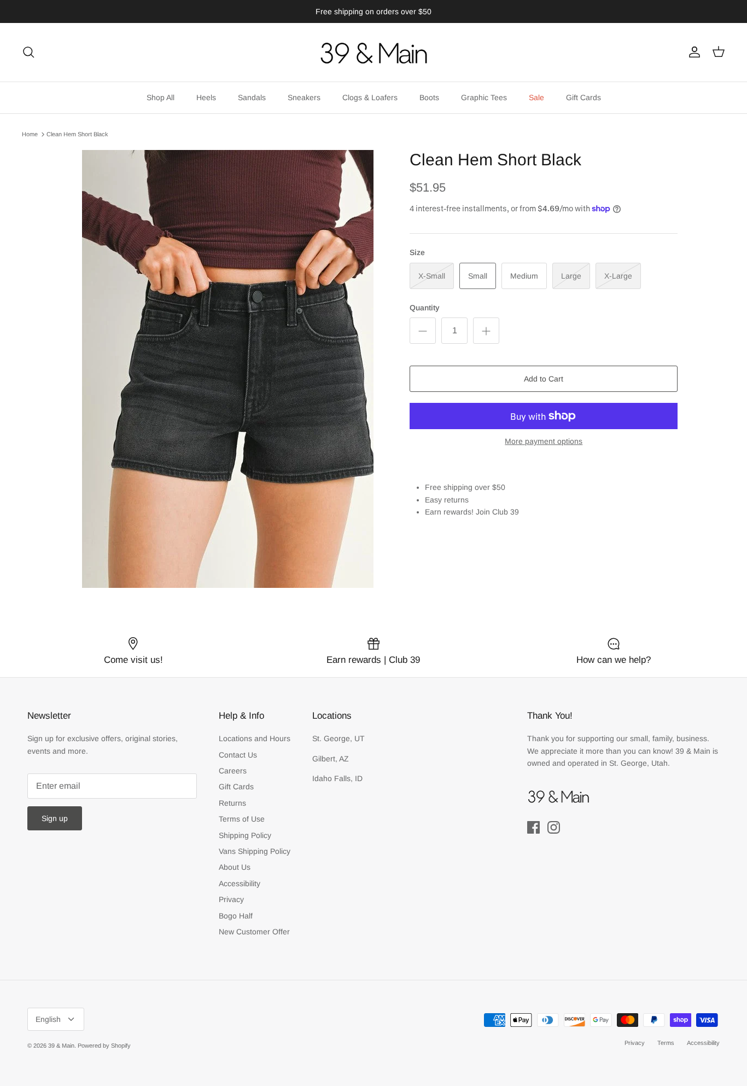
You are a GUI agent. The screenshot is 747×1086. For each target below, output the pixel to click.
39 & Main (61, 1045)
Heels (206, 97)
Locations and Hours (254, 738)
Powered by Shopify (104, 1045)
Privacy (231, 899)
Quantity (425, 307)
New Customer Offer (254, 931)
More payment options (543, 441)
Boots (429, 97)
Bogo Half (236, 915)
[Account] (692, 52)
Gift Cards (583, 97)
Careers (233, 770)
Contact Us (238, 754)
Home (30, 134)
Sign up (55, 818)
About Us (234, 867)
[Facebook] (533, 827)
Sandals (252, 97)
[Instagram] (553, 827)
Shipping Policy (245, 835)
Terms (665, 1042)
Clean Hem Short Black (77, 134)
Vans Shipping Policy (254, 851)
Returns (232, 803)
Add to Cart (543, 378)
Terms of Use (242, 818)
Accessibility (239, 883)
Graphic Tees (484, 97)
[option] (227, 369)
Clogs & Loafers (370, 97)
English (48, 1019)
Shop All (160, 97)
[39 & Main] (373, 52)
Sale (536, 97)
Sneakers (304, 97)
